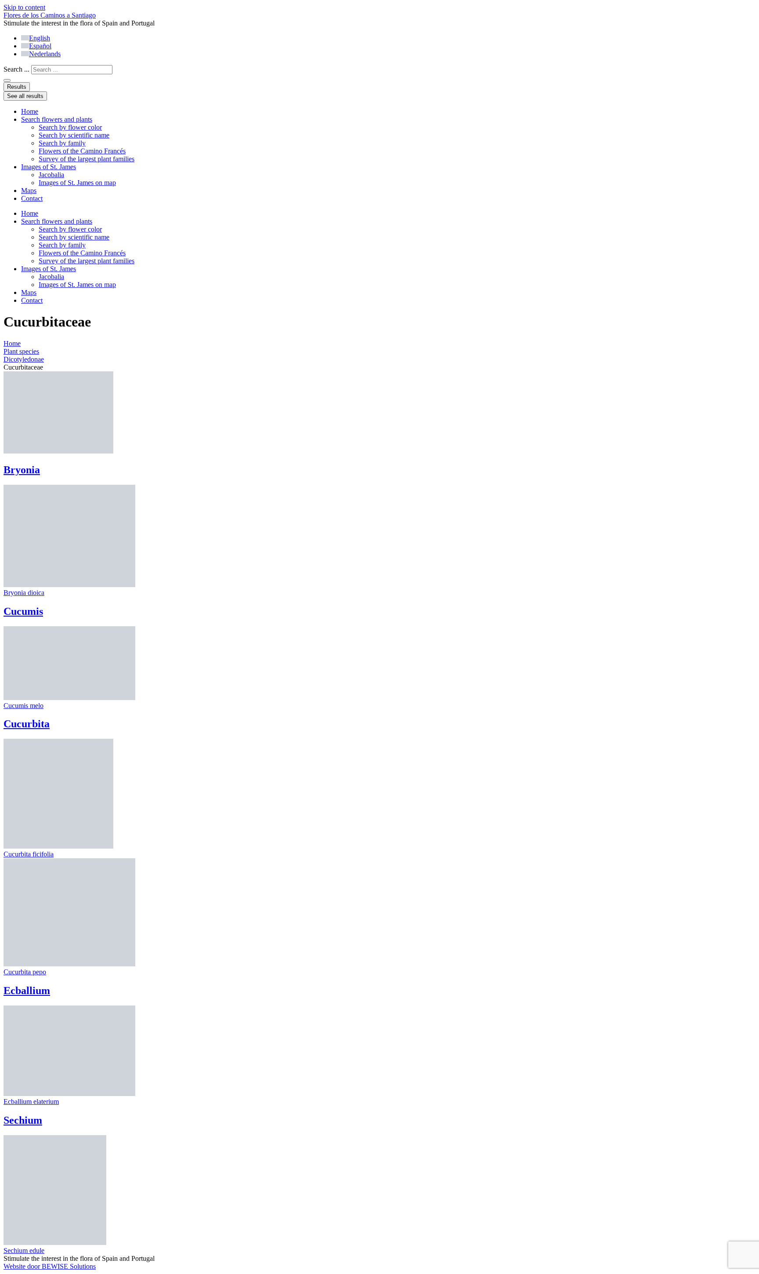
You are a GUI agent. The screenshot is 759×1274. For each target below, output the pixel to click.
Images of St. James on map (77, 182)
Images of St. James (48, 167)
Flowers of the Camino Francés (82, 151)
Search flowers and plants (56, 119)
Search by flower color (70, 127)
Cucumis (23, 611)
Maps (28, 190)
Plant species (21, 351)
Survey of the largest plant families (86, 159)
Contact (32, 198)
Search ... (16, 69)
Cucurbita (27, 724)
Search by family (62, 143)
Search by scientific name (74, 135)
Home (29, 111)
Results (16, 86)
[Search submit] (7, 80)
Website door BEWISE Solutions (50, 1266)
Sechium (23, 1120)
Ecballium (27, 990)
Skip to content (24, 7)
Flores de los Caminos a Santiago (50, 15)
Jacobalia (51, 174)
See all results (25, 96)
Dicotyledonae (24, 359)
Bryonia (22, 469)
